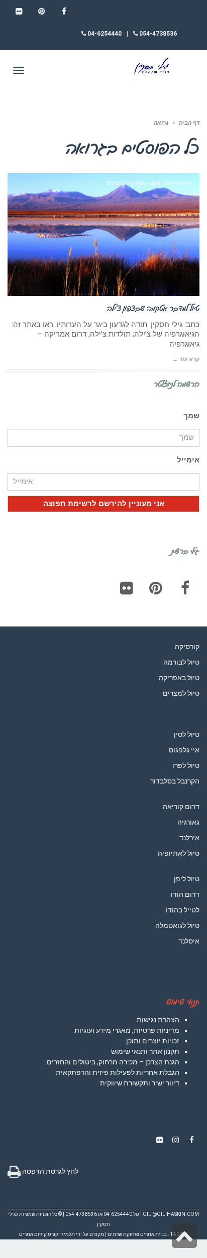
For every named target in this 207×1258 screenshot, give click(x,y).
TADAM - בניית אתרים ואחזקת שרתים (148, 1234)
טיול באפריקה (179, 678)
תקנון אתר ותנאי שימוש (145, 1051)
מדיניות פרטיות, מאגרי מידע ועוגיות (126, 1030)
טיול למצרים (181, 693)
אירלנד (189, 838)
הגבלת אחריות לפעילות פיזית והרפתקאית (117, 1072)
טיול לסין (186, 734)
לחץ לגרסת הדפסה (49, 1171)
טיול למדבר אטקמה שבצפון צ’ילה (153, 307)
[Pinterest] (156, 588)
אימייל (188, 459)
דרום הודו (185, 894)
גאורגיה (188, 822)
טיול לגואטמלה (177, 925)
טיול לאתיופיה (178, 853)
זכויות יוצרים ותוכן (152, 1041)
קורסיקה (187, 647)
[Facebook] (185, 588)
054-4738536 (157, 33)
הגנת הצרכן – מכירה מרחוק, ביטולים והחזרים (113, 1062)
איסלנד (188, 941)
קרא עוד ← (185, 359)
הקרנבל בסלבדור (174, 781)
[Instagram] (175, 1140)
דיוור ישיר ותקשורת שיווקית (139, 1083)
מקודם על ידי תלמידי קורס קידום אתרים (61, 1234)
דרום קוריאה (181, 807)
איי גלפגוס (184, 750)
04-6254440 (104, 33)
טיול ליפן (186, 879)
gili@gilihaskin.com (171, 1214)
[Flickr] (127, 588)
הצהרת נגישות (158, 1020)
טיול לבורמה (181, 662)
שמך (191, 415)
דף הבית (189, 123)
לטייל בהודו (182, 910)
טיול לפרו (185, 765)
